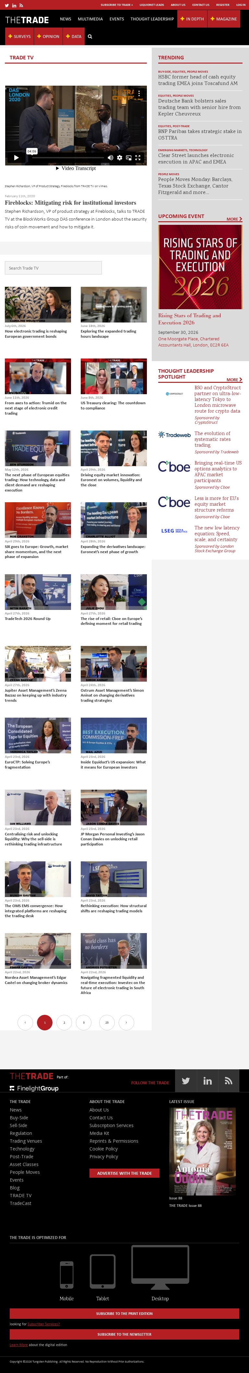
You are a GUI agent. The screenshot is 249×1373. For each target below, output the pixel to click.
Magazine (226, 19)
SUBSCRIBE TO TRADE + (117, 5)
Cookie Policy (103, 1149)
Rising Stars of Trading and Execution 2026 (189, 319)
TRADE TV (87, 186)
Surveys (22, 36)
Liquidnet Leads (152, 5)
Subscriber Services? (44, 1323)
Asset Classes (24, 1164)
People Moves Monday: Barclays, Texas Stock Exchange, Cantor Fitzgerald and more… (195, 186)
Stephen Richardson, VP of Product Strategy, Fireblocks (39, 186)
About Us (178, 5)
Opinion (51, 36)
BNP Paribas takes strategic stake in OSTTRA (200, 135)
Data (76, 36)
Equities (178, 71)
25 (107, 1022)
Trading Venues (26, 1141)
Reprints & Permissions (113, 1141)
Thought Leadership (152, 19)
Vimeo (103, 186)
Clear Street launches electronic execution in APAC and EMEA (196, 159)
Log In (241, 5)
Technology (198, 150)
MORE (233, 219)
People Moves (197, 71)
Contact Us (200, 5)
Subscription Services (111, 1125)
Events (117, 19)
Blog (14, 1188)
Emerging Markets (172, 150)
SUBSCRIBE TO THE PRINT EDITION (124, 1313)
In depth (195, 19)
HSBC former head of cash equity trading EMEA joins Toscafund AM (198, 81)
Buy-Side (164, 71)
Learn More (19, 1344)
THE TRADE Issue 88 (185, 1205)
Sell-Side (18, 1125)
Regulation (21, 1133)
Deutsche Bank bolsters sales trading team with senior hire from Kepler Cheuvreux (199, 108)
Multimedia (90, 19)
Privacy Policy (103, 1156)
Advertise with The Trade (124, 1173)
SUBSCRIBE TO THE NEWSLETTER (124, 1334)
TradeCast (20, 1203)
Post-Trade (181, 126)
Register (223, 5)
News (65, 19)
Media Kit (99, 1133)
